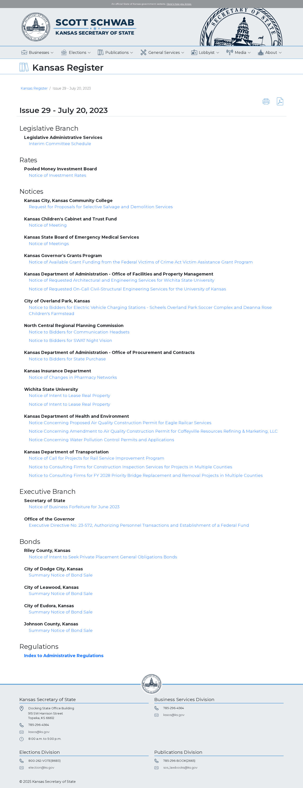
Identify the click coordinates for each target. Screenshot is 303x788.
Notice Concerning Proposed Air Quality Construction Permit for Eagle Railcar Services (120, 422)
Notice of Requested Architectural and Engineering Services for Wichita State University (121, 280)
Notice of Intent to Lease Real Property (69, 395)
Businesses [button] (39, 52)
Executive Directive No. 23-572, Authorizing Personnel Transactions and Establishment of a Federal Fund (139, 525)
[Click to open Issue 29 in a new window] (277, 101)
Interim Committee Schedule (60, 143)
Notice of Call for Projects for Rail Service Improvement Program (96, 458)
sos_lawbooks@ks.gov (180, 767)
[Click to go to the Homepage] (79, 26)
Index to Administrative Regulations (63, 655)
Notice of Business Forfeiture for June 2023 (74, 506)
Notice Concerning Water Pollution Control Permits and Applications (101, 439)
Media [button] (240, 52)
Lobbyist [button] (207, 52)
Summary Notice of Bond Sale (61, 575)
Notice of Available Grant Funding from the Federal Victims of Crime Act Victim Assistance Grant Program (141, 261)
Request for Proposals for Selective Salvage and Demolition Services (101, 206)
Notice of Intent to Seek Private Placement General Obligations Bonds (103, 556)
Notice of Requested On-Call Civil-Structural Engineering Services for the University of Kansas (127, 288)
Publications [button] (117, 52)
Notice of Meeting (48, 225)
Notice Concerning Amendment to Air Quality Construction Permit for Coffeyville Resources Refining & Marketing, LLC (153, 431)
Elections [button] (77, 52)
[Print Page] (266, 101)
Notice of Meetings (49, 243)
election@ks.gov (41, 767)
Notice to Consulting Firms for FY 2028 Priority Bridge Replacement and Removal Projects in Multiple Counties (146, 475)
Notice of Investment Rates (57, 175)
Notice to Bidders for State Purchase (67, 358)
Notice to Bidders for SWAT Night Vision (70, 340)
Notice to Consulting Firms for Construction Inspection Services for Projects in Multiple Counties (130, 466)
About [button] (271, 52)
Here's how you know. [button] (179, 4)
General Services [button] (164, 52)
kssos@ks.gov (38, 732)
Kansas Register (34, 88)
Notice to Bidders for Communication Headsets (79, 331)
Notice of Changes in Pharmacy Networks (73, 377)
